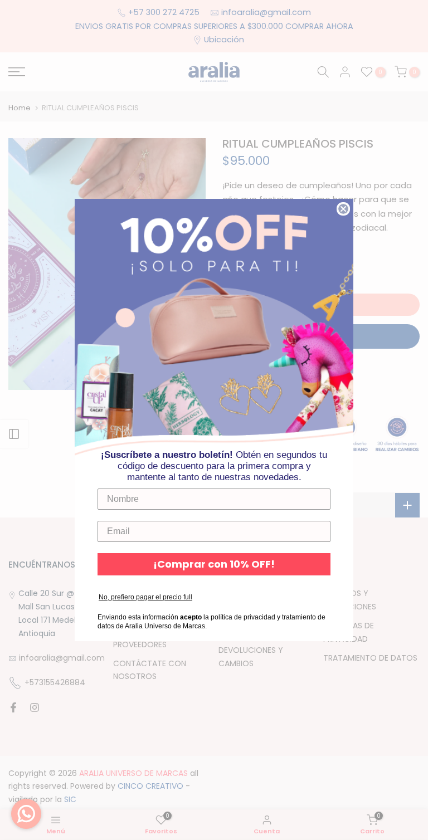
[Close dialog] (343, 208)
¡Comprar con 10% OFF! (214, 564)
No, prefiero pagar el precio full (145, 597)
